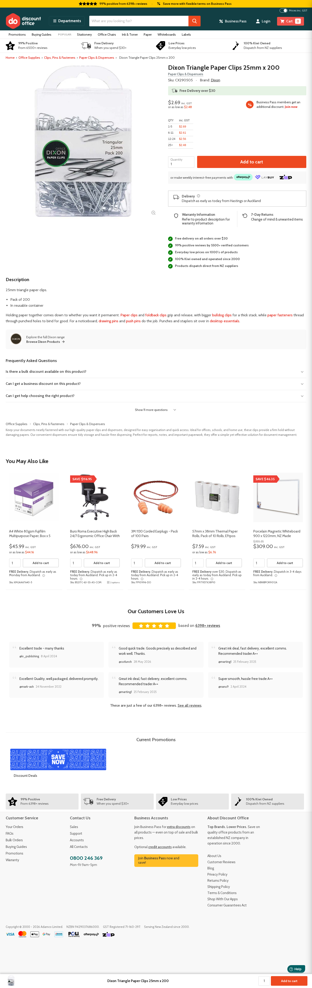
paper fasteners (280, 315)
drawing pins (108, 321)
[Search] (194, 21)
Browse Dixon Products (43, 342)
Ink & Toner (130, 34)
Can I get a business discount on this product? (43, 383)
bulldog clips (222, 315)
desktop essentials (224, 321)
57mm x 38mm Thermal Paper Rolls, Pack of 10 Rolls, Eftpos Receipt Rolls (215, 535)
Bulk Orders (14, 840)
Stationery (84, 34)
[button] (67, 21)
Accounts (77, 840)
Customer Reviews (221, 862)
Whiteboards (167, 34)
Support (76, 833)
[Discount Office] (23, 21)
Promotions (17, 34)
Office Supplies (29, 58)
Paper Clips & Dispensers (96, 58)
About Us (214, 856)
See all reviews (189, 705)
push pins (133, 321)
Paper (148, 34)
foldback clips (156, 315)
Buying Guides (41, 34)
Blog (210, 868)
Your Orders (14, 827)
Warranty (12, 860)
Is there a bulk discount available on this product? (46, 371)
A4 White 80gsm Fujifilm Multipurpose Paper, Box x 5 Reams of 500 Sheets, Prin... (30, 535)
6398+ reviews (207, 625)
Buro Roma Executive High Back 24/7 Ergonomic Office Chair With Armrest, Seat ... (95, 535)
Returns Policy (218, 881)
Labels (186, 34)
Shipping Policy (218, 887)
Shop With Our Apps (222, 899)
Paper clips (128, 315)
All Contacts (79, 847)
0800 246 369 (86, 858)
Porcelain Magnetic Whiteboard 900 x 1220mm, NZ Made (276, 533)
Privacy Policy (217, 874)
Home (10, 58)
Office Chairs (107, 34)
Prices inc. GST (298, 10)
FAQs (9, 833)
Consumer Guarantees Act (227, 905)
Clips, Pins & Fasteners (59, 58)
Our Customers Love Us (156, 611)
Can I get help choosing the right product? (40, 396)
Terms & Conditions (222, 893)
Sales (74, 827)
